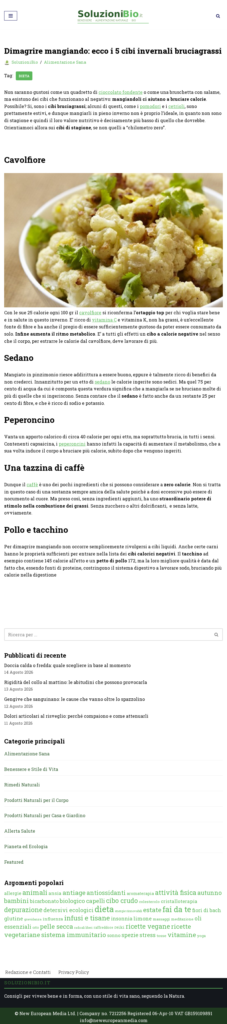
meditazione (182, 919)
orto (35, 927)
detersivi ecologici (68, 910)
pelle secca (56, 926)
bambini (16, 901)
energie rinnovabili (128, 911)
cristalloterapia (179, 901)
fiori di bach (206, 910)
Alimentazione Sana (65, 62)
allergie (12, 893)
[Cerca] (218, 16)
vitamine (181, 934)
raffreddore (103, 927)
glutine (13, 918)
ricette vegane (148, 926)
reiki (119, 927)
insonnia (121, 918)
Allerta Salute (19, 831)
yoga (201, 935)
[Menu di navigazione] (10, 15)
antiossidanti (106, 893)
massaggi (161, 919)
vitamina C (104, 320)
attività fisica (175, 892)
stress (148, 935)
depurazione (23, 909)
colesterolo (149, 901)
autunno (209, 893)
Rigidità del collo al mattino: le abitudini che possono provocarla (75, 682)
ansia (54, 893)
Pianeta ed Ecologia (26, 846)
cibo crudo (122, 900)
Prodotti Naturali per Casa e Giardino (44, 815)
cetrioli (176, 106)
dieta (24, 76)
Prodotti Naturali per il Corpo (36, 800)
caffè (32, 484)
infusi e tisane (87, 917)
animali (34, 892)
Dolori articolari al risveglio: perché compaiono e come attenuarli (76, 716)
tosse (161, 935)
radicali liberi (83, 928)
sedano (102, 382)
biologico (72, 901)
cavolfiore (90, 312)
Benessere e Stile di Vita (31, 769)
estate (152, 909)
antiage (74, 892)
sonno (113, 935)
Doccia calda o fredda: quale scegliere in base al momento (67, 665)
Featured (14, 862)
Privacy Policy (73, 972)
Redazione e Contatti (28, 972)
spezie (130, 934)
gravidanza (33, 919)
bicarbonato (44, 901)
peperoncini (72, 444)
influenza (53, 919)
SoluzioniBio (25, 62)
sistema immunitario (73, 934)
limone (142, 918)
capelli (95, 901)
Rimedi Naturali (22, 785)
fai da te (176, 909)
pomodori (150, 106)
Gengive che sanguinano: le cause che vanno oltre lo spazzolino (74, 699)
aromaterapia (140, 893)
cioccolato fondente (121, 92)
